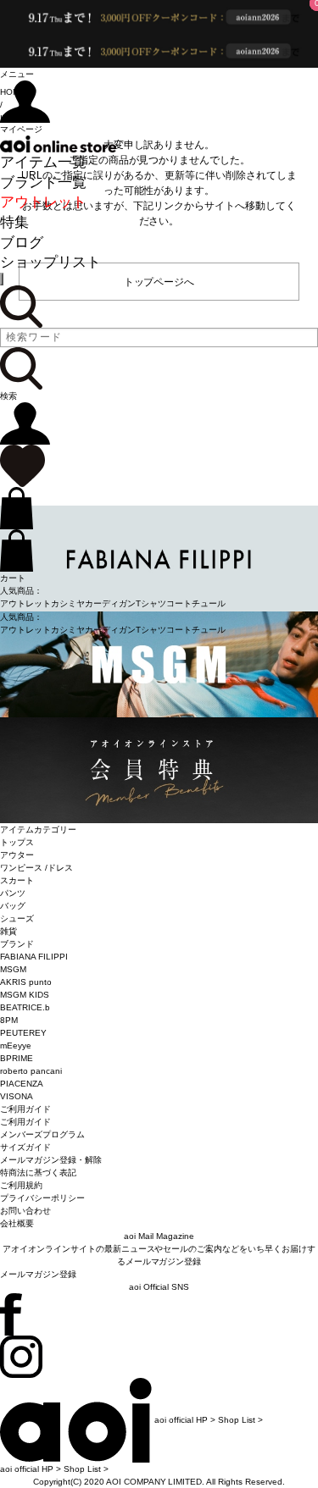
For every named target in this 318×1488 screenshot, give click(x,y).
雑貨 (8, 931)
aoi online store (58, 144)
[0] (22, 465)
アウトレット (43, 202)
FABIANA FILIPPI (34, 956)
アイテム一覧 (43, 162)
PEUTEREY (23, 1032)
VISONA (16, 1096)
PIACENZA (21, 1083)
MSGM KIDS (24, 994)
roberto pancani (31, 1071)
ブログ (21, 243)
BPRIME (16, 1058)
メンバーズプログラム (42, 1134)
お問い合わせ (25, 1210)
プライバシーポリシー (42, 1198)
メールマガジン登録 (38, 1274)
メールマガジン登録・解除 (51, 1159)
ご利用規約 (21, 1185)
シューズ (17, 918)
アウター (17, 855)
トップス (17, 842)
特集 (14, 222)
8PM (9, 1020)
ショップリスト (50, 262)
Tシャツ (151, 603)
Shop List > (240, 1419)
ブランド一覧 (43, 182)
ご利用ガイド (25, 1121)
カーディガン (110, 603)
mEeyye (15, 1045)
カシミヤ (68, 603)
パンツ (12, 893)
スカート (17, 880)
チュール (209, 603)
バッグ (12, 905)
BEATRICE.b (25, 1007)
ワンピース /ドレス (36, 867)
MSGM (13, 969)
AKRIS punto (26, 982)
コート (179, 603)
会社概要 (17, 1223)
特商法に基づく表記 (38, 1172)
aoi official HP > (184, 1419)
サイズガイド (25, 1147)
